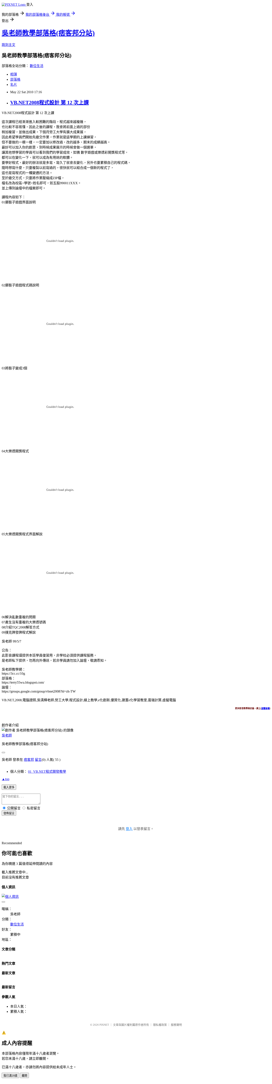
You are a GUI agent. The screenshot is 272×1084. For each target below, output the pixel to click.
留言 (38, 759)
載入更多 (8, 787)
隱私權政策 (160, 1024)
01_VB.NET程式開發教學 (47, 771)
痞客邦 (29, 759)
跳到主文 (8, 45)
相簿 (13, 74)
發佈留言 (8, 813)
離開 (24, 1075)
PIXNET (104, 1024)
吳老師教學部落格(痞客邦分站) (48, 33)
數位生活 (36, 66)
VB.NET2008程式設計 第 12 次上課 (49, 102)
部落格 (15, 79)
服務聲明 (176, 1024)
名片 (13, 84)
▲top (5, 779)
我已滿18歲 (10, 1075)
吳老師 (7, 735)
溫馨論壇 (265, 708)
